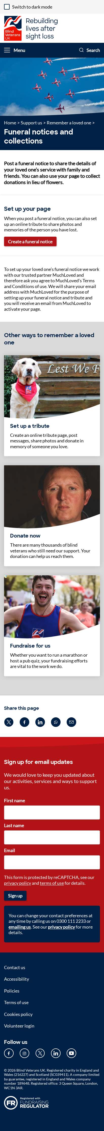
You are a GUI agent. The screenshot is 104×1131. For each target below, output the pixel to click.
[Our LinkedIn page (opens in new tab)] (56, 1053)
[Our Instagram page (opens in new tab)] (24, 1053)
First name (14, 800)
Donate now (25, 536)
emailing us (20, 927)
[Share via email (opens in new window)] (71, 722)
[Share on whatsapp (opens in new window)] (56, 722)
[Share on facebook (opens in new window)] (24, 722)
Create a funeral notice (30, 241)
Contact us (14, 967)
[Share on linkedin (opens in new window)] (40, 722)
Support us (31, 122)
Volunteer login (19, 1026)
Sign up (15, 895)
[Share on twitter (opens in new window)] (9, 722)
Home (10, 122)
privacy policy (17, 883)
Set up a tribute (29, 426)
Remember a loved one (69, 122)
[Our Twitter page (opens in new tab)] (40, 1053)
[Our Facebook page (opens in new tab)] (9, 1053)
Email (9, 850)
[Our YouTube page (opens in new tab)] (71, 1053)
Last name (14, 825)
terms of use (52, 883)
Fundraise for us (30, 646)
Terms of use (16, 1002)
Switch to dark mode (32, 7)
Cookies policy (18, 1014)
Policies (11, 991)
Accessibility (16, 979)
